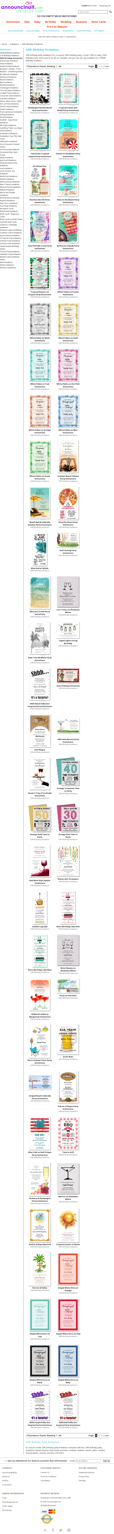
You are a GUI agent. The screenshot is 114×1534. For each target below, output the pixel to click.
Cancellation (45, 1480)
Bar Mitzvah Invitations (9, 74)
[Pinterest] (69, 1530)
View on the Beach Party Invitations (68, 201)
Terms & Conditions (48, 1476)
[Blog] (45, 1530)
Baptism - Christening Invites (11, 71)
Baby (37, 21)
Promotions (7, 1485)
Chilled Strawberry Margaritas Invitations (39, 1015)
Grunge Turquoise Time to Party (68, 789)
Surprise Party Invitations (10, 243)
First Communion (51, 30)
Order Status (7, 1506)
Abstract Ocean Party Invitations (40, 612)
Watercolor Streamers (68, 879)
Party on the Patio (68, 995)
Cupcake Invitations (7, 98)
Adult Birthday (84, 30)
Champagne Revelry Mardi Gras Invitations (40, 109)
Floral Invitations (6, 117)
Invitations (13, 21)
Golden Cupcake (39, 926)
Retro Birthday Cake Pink (68, 926)
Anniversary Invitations (9, 61)
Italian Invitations (6, 157)
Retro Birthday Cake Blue (39, 970)
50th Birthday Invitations (11, 58)
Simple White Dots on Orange (68, 1289)
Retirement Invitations (9, 211)
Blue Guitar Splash (40, 568)
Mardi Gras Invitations (8, 176)
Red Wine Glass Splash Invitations (39, 881)
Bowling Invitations (7, 85)
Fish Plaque (39, 749)
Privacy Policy (84, 1476)
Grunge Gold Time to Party (40, 835)
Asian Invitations (6, 63)
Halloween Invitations (8, 141)
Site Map (82, 1480)
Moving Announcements (9, 198)
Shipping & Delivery (86, 1472)
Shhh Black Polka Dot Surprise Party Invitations (40, 705)
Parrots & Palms (39, 1288)
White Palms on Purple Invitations (68, 293)
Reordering (6, 1510)
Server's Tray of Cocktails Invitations (40, 794)
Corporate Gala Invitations (10, 96)
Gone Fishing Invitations (68, 686)
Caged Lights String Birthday (68, 641)
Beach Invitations (6, 79)
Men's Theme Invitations (9, 184)
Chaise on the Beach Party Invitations (68, 155)
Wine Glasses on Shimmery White (68, 969)
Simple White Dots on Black (40, 1381)
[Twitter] (61, 1530)
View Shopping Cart (10, 1502)
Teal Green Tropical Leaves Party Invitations (40, 155)
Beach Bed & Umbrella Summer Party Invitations (40, 523)
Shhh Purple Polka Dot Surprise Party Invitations (40, 1423)
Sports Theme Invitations (10, 235)
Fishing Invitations (7, 114)
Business (81, 21)
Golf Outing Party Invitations (68, 551)
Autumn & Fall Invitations (9, 66)
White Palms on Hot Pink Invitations (68, 385)
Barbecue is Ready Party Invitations (68, 247)
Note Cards (98, 21)
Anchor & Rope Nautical (40, 1244)
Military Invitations (7, 190)
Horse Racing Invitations (9, 149)
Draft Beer (68, 1056)
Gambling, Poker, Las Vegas (11, 128)
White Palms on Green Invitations (39, 477)
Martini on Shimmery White (68, 1197)
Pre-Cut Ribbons (57, 26)
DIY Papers (99, 30)
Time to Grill (68, 1152)
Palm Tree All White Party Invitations (40, 658)
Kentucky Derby (15, 30)
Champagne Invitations (9, 88)
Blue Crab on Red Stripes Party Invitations (39, 1153)
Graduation (68, 30)
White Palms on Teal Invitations (39, 385)
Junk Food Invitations (8, 160)
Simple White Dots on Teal (40, 1335)
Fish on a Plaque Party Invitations (68, 1107)
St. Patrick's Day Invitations (10, 238)
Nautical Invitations (7, 200)
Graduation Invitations (9, 133)
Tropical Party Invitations (10, 251)
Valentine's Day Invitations (10, 254)
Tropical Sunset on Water (68, 1244)
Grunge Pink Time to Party (68, 835)
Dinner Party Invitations (9, 106)
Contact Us (44, 1472)
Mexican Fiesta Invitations (10, 187)
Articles (5, 1480)
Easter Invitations (7, 109)
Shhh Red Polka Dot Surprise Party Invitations (68, 1423)
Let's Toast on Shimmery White (68, 611)
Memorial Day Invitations (10, 182)
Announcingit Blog (9, 1472)
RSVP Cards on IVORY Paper (11, 219)
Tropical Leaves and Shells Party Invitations (68, 109)
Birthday (50, 21)
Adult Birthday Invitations (10, 53)
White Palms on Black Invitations (40, 339)
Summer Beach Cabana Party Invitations (68, 477)
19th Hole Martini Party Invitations (68, 740)
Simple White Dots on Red (68, 1333)
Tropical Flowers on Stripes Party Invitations (39, 293)
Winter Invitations (7, 265)
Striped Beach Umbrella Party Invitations (40, 1097)
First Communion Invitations (11, 112)
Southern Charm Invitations (11, 233)
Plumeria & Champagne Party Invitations (40, 1199)
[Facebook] (53, 1530)
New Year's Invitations (9, 203)
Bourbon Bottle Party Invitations (40, 201)
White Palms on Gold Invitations (68, 339)
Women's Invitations (8, 267)
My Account (89, 5)
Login (4, 1498)
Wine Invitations (6, 262)
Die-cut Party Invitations (9, 104)
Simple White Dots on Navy (68, 1381)
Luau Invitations (6, 168)
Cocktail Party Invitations (9, 93)
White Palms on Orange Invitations (40, 431)
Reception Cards (6, 208)
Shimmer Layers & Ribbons (11, 230)
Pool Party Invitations (8, 206)
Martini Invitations (7, 179)
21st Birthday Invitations (9, 55)
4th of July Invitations (8, 125)
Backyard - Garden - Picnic (10, 69)
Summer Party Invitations (10, 241)
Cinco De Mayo (33, 30)
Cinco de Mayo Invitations (10, 90)
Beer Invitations (6, 82)
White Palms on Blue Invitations (68, 431)
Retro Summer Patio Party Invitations (40, 1061)
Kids (26, 21)
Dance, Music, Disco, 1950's (11, 101)
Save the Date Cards (8, 222)
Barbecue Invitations (8, 77)
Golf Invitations (6, 130)
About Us (6, 1476)
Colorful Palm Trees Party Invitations (40, 247)
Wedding (65, 21)
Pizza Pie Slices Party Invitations (68, 523)
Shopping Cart (105, 5)
